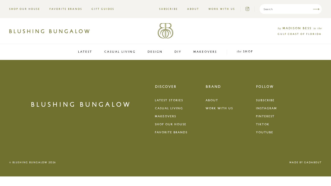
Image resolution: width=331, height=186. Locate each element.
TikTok (262, 124)
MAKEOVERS (205, 51)
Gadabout (313, 162)
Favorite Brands (65, 8)
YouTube (264, 132)
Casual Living (169, 108)
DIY (178, 51)
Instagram (266, 108)
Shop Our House (24, 8)
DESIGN (155, 51)
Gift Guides (103, 8)
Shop (245, 51)
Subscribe (168, 8)
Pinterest (265, 116)
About (193, 8)
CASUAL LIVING (120, 51)
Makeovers (165, 116)
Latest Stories (169, 100)
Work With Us (221, 8)
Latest (85, 51)
